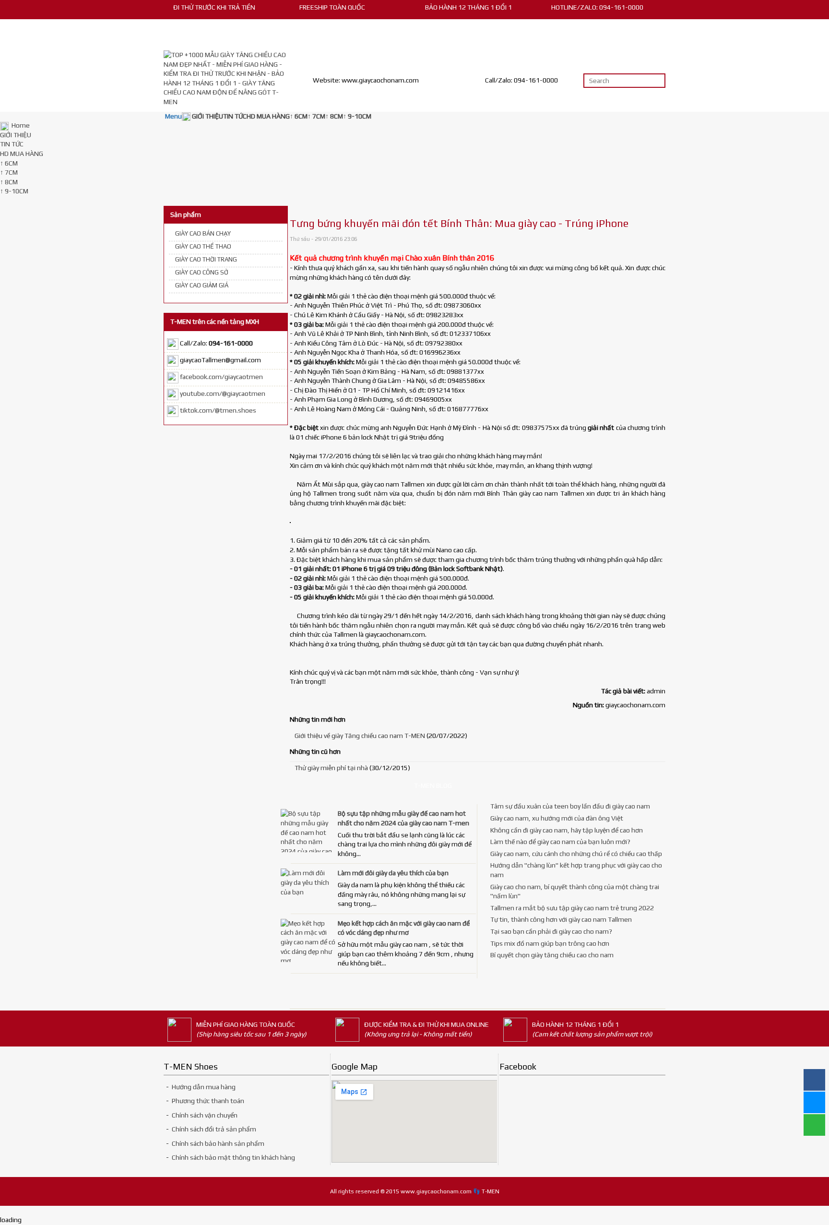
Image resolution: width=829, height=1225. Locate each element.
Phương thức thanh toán (208, 1101)
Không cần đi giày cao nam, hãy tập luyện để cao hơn (566, 830)
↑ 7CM (9, 172)
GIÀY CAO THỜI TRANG (206, 259)
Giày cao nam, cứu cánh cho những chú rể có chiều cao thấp (576, 853)
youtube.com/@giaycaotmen (222, 394)
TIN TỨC (12, 144)
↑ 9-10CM (14, 191)
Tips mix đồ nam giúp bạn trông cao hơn (549, 943)
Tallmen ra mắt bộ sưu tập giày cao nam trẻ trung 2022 (572, 908)
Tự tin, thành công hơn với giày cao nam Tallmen (561, 919)
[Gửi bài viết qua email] (636, 239)
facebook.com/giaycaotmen (221, 377)
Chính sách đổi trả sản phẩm (213, 1129)
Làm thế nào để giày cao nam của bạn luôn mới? (560, 841)
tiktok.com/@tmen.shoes (218, 411)
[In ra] (649, 239)
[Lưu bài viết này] (661, 239)
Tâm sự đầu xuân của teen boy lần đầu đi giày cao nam (570, 806)
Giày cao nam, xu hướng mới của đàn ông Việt (556, 818)
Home (20, 125)
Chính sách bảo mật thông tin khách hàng (233, 1157)
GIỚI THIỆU (15, 135)
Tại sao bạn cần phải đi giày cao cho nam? (551, 931)
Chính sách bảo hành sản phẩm (218, 1143)
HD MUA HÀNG (21, 153)
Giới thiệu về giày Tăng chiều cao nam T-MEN (360, 735)
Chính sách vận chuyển (204, 1115)
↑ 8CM (9, 182)
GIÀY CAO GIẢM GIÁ (201, 285)
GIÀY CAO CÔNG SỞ (201, 272)
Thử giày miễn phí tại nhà (331, 768)
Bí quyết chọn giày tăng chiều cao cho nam (552, 955)
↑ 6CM (9, 163)
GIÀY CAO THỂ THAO (203, 246)
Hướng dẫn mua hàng (204, 1087)
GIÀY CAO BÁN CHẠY (203, 233)
